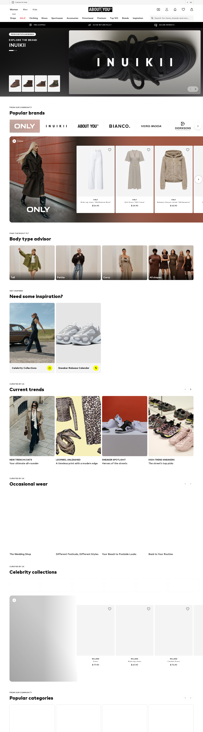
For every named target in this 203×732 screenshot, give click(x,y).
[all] (105, 126)
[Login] (167, 9)
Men (25, 9)
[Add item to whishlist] (109, 150)
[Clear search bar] (191, 18)
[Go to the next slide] (195, 89)
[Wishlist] (183, 9)
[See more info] (40, 142)
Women (14, 9)
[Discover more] (39, 179)
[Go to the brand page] (101, 62)
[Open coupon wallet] (158, 9)
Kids (35, 9)
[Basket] (191, 9)
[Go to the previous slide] (190, 89)
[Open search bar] (151, 18)
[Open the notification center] (175, 9)
